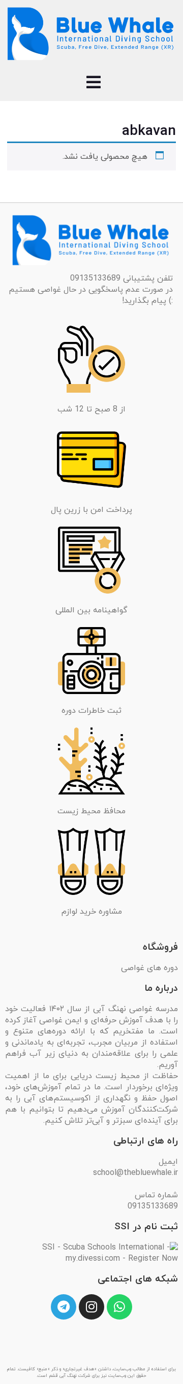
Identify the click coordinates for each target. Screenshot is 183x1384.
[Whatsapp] (119, 1307)
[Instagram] (91, 1307)
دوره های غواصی (149, 968)
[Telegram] (63, 1307)
